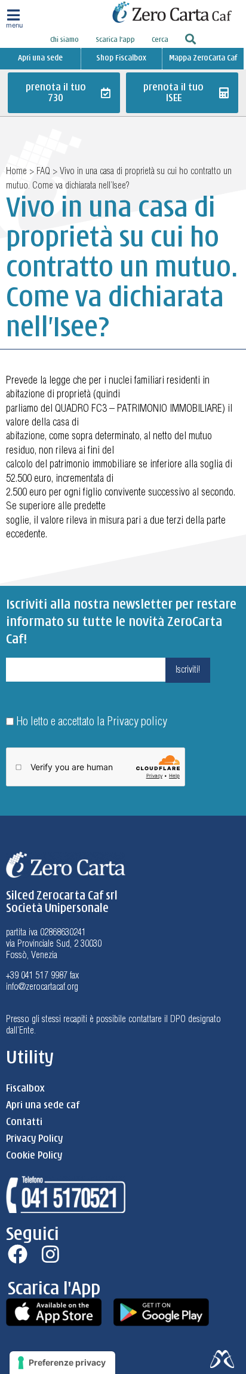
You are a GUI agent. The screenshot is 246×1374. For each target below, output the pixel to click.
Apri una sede (40, 58)
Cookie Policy (34, 1155)
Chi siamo (64, 40)
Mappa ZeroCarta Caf (203, 58)
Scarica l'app (115, 40)
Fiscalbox (25, 1088)
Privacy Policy (34, 1138)
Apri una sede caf (42, 1105)
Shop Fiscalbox (121, 58)
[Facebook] (18, 1254)
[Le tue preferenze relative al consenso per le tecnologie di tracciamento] (62, 1362)
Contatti (24, 1122)
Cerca (160, 40)
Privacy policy (137, 722)
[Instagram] (51, 1254)
